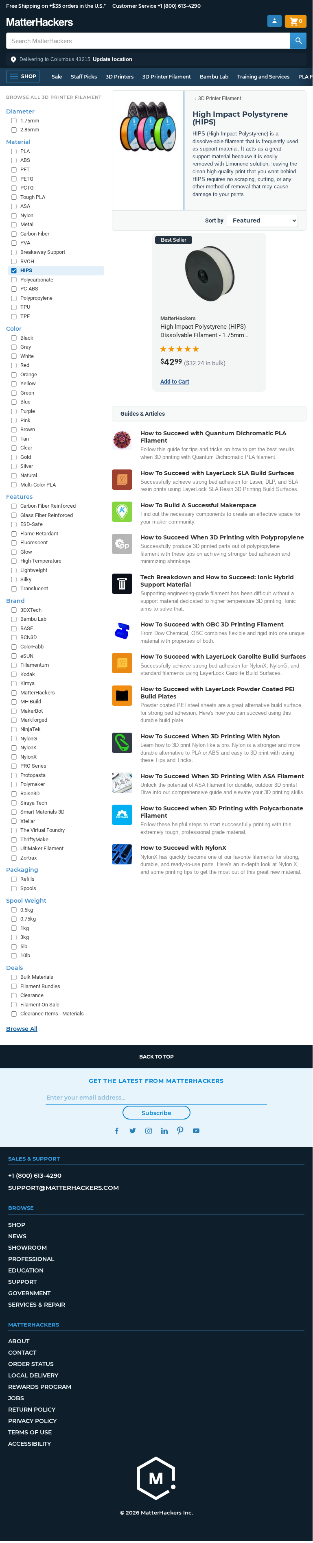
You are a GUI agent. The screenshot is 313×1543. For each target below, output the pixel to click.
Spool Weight (26, 900)
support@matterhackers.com (63, 1188)
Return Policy (31, 1409)
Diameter (20, 111)
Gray (25, 347)
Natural (28, 475)
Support (22, 1281)
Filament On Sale (39, 1005)
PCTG (27, 188)
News (17, 1236)
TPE (25, 316)
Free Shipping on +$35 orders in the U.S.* (56, 6)
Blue (25, 402)
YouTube (196, 1131)
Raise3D (30, 793)
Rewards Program (39, 1386)
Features (19, 496)
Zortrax (28, 858)
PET (25, 169)
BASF (26, 628)
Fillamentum (34, 665)
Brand (15, 601)
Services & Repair (36, 1304)
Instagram (148, 1131)
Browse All (21, 1028)
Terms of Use (30, 1432)
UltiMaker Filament (41, 848)
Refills (27, 879)
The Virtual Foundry (42, 830)
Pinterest (180, 1131)
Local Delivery (33, 1375)
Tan (24, 439)
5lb (23, 946)
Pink (25, 420)
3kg (24, 937)
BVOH (27, 261)
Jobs (16, 1398)
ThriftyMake (34, 839)
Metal (26, 224)
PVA (25, 243)
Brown (27, 429)
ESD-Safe (31, 524)
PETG (26, 179)
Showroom (27, 1247)
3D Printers (120, 77)
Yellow (28, 383)
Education (26, 1270)
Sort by (214, 220)
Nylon (26, 215)
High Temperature (40, 561)
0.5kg (26, 910)
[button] (156, 59)
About (18, 1341)
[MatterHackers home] (39, 22)
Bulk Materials (36, 977)
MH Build (30, 701)
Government (29, 1293)
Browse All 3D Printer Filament (54, 97)
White (27, 356)
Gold (25, 457)
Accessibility (29, 1443)
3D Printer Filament (166, 77)
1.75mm (29, 121)
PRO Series (33, 766)
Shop (16, 1225)
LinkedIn (164, 1131)
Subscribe (156, 1113)
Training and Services (263, 77)
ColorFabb (32, 647)
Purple (27, 411)
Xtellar (27, 821)
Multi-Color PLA (38, 485)
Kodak (27, 674)
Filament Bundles (40, 986)
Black (26, 338)
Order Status (31, 1364)
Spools (28, 888)
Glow (26, 552)
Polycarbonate (36, 280)
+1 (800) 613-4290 (179, 6)
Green (27, 393)
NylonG (28, 738)
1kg (24, 928)
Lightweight (33, 570)
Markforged (33, 720)
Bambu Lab (214, 77)
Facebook (116, 1131)
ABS (25, 160)
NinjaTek (30, 729)
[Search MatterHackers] (298, 41)
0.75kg (28, 919)
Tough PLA (32, 197)
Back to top (156, 1057)
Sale (57, 77)
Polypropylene (36, 298)
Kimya (27, 683)
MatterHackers (37, 693)
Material (18, 142)
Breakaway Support (42, 252)
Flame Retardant (39, 533)
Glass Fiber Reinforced (46, 515)
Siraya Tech (33, 803)
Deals (14, 967)
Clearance (32, 995)
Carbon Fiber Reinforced (48, 506)
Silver (26, 466)
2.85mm (29, 130)
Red (24, 365)
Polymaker (32, 784)
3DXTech (31, 610)
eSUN (26, 656)
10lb (25, 955)
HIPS (26, 270)
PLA (25, 151)
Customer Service (134, 6)
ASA (25, 206)
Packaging (22, 869)
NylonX (28, 757)
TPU (25, 307)
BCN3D (28, 637)
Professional (31, 1259)
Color (14, 328)
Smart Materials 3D (42, 812)
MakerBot (31, 711)
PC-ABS (29, 289)
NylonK (28, 747)
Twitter (132, 1131)
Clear (26, 448)
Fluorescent (34, 542)
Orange (28, 374)
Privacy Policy (32, 1421)
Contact (22, 1352)
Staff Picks (84, 77)
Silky (25, 579)
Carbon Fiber (34, 234)
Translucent (34, 588)
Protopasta (33, 775)
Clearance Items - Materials (52, 1013)
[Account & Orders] (274, 21)
